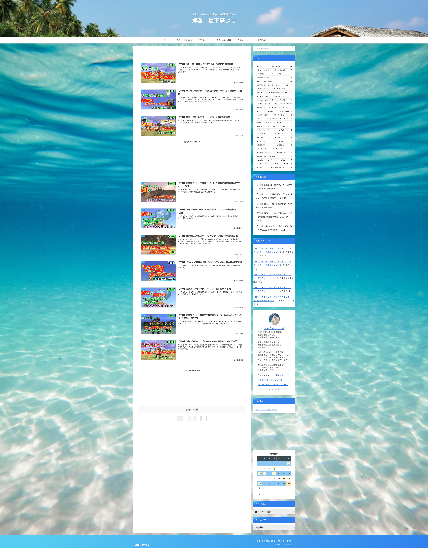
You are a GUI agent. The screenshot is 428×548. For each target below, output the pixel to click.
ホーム (261, 541)
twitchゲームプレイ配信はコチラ (273, 385)
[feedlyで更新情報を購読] (275, 389)
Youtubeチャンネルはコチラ (270, 380)
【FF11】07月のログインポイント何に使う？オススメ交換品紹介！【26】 (274, 228)
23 (289, 478)
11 (264, 473)
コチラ (281, 375)
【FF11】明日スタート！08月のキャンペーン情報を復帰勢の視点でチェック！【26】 (274, 217)
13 (274, 473)
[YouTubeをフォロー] (272, 389)
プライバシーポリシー (285, 541)
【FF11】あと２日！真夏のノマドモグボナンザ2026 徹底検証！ (274, 186)
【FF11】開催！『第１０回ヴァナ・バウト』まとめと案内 (274, 205)
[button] (293, 48)
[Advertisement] (192, 53)
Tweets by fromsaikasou (266, 410)
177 (198, 418)
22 (284, 478)
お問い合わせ (270, 541)
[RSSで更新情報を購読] (279, 389)
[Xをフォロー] (269, 389)
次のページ (192, 409)
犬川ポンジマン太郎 (274, 328)
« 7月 (257, 495)
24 (260, 483)
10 (260, 473)
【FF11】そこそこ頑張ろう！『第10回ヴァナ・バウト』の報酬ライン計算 (274, 196)
